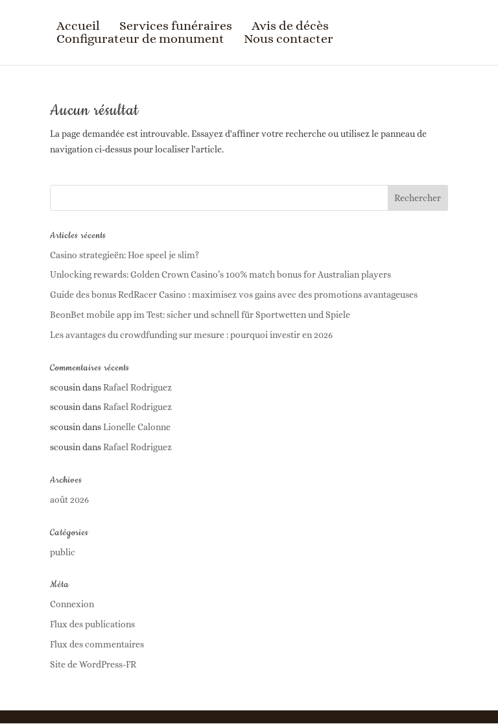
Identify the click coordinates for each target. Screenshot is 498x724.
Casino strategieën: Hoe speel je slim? (124, 255)
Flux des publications (92, 624)
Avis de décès (290, 25)
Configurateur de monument (140, 38)
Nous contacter (288, 38)
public (62, 552)
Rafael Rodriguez (137, 387)
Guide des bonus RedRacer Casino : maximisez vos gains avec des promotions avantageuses (234, 294)
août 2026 (69, 499)
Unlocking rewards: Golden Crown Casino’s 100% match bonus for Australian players (220, 274)
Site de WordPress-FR (93, 664)
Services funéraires (175, 25)
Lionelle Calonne (137, 427)
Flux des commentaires (97, 644)
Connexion (72, 604)
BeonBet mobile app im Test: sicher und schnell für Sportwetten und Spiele (200, 314)
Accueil (78, 25)
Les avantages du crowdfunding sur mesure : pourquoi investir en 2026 (191, 335)
